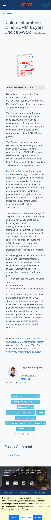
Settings (13, 517)
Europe (30, 429)
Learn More (26, 517)
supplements (40, 423)
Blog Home (7, 13)
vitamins (21, 429)
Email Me (26, 379)
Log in (45, 5)
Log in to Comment (14, 455)
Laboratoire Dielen (15, 171)
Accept (38, 517)
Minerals (35, 396)
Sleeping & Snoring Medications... (25, 402)
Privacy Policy (38, 506)
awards (40, 412)
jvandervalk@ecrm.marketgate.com (23, 352)
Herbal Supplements (20, 396)
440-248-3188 (19, 383)
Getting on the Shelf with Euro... (18, 423)
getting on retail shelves (25, 418)
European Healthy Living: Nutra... (21, 412)
